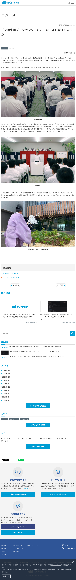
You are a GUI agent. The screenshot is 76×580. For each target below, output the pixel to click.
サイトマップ (5, 554)
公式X (66, 545)
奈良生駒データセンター (11, 274)
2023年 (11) (6, 380)
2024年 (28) (6, 377)
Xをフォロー (18, 532)
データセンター (14, 48)
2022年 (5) (5, 384)
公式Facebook (69, 548)
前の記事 (16, 285)
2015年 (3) (5, 394)
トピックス (5, 48)
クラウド (5, 438)
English (3, 551)
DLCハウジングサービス (11, 277)
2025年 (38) (6, 374)
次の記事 (60, 285)
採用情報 (3, 548)
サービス (5, 441)
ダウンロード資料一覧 (58, 494)
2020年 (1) (5, 390)
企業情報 (3, 545)
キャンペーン (53, 438)
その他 (25, 438)
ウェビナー (64, 438)
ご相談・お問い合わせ (18, 494)
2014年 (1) (5, 397)
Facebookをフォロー (18, 527)
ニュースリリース (14, 419)
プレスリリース (24, 419)
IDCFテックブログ (33, 545)
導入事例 (44, 438)
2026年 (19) (6, 370)
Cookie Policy (56, 565)
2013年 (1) (5, 400)
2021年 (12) (6, 387)
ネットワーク (34, 438)
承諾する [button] (6, 576)
